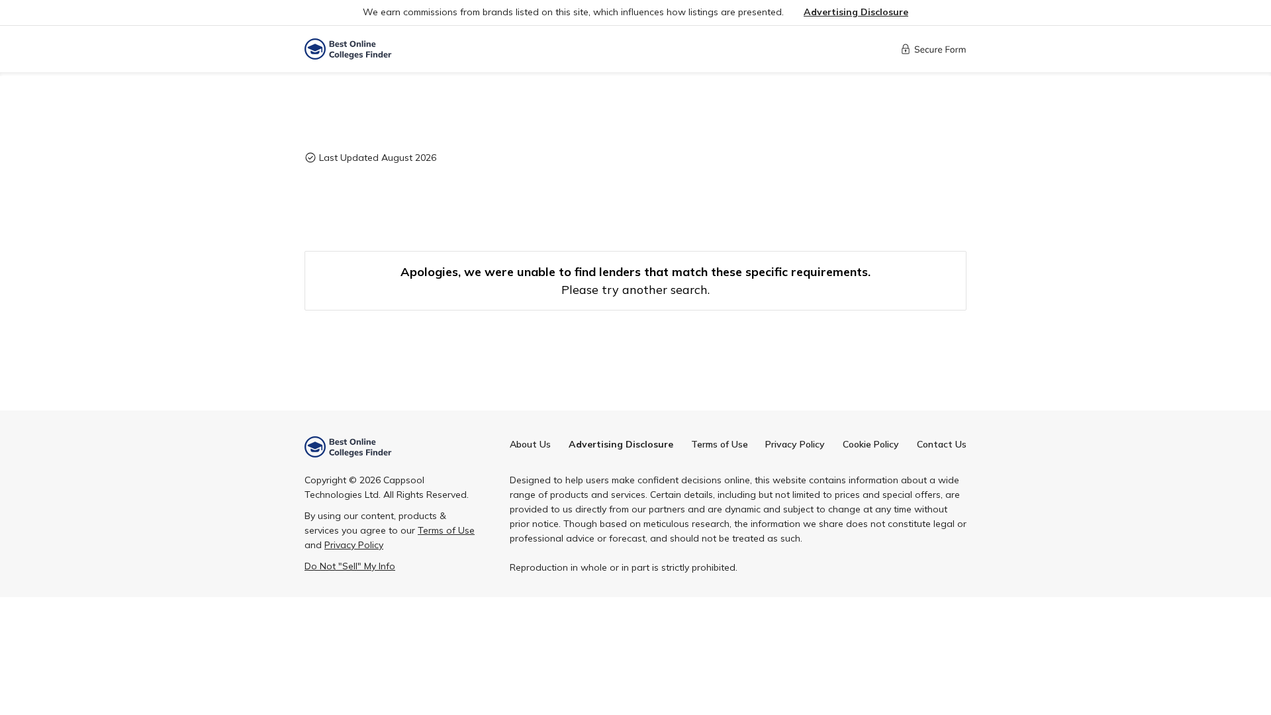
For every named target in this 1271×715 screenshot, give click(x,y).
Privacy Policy (795, 444)
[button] (856, 12)
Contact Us (941, 444)
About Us (530, 444)
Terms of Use (719, 444)
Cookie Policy (871, 444)
